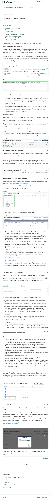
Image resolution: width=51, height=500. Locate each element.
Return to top (5, 469)
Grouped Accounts (7, 487)
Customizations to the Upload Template (13, 37)
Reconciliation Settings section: (12, 29)
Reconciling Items (6, 479)
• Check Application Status (41, 3)
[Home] (9, 3)
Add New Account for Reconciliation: (13, 33)
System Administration (11, 7)
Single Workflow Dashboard (9, 484)
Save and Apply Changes (10, 39)
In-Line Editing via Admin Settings (12, 28)
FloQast (4, 7)
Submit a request (30, 464)
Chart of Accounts (9, 31)
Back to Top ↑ (46, 45)
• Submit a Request (40, 1)
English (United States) (42, 497)
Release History (6, 482)
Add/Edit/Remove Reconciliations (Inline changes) (13, 477)
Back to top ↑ (45, 458)
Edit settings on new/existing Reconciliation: (14, 34)
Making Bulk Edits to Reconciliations (13, 36)
